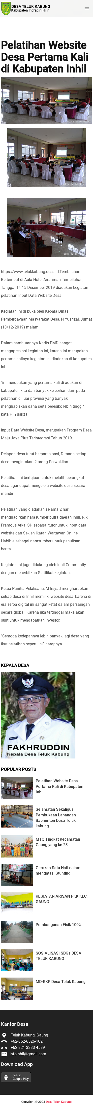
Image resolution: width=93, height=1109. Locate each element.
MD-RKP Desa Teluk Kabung (61, 981)
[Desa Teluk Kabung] (25, 8)
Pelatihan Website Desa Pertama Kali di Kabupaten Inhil (45, 57)
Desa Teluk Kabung (59, 1102)
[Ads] (38, 757)
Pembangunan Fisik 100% (59, 924)
